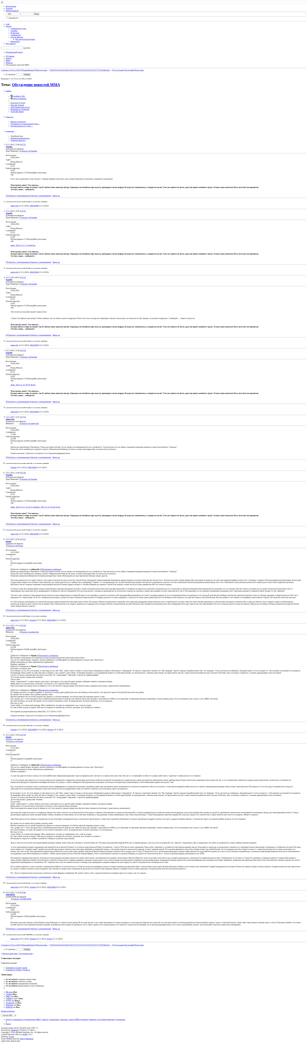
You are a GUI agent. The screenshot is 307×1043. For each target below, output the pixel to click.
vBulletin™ (15, 1030)
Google (24, 968)
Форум (8, 26)
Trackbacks (10, 1003)
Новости (9, 63)
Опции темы (9, 117)
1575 (89, 70)
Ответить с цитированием (40, 196)
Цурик (50, 730)
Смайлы (9, 994)
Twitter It (26, 970)
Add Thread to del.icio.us (20, 107)
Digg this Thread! (17, 105)
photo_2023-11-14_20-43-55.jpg (47, 507)
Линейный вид (17, 136)
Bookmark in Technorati (20, 109)
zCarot (11, 1037)
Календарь (15, 33)
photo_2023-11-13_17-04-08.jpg (23, 245)
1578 (100, 70)
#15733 (23, 277)
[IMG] (8, 996)
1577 (96, 70)
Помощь (9, 8)
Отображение (10, 131)
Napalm (14, 467)
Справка (14, 31)
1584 (104, 70)
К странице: (11, 74)
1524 (62, 70)
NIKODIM (34, 206)
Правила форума (8, 1011)
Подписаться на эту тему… (22, 126)
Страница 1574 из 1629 (10, 70)
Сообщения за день (18, 29)
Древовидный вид (18, 140)
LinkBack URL (19, 96)
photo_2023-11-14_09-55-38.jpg (23, 385)
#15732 (23, 211)
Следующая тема (25, 954)
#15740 (23, 892)
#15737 (23, 539)
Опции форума (17, 37)
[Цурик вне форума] (14, 546)
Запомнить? (13, 18)
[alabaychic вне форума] (29, 423)
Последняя (128, 70)
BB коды (9, 992)
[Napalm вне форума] (28, 151)
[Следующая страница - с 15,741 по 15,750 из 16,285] (118, 70)
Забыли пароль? (12, 11)
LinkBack (8, 91)
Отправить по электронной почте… (25, 124)
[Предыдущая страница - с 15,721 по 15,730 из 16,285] (41, 70)
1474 (58, 70)
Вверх (56, 196)
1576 (92, 70)
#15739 (23, 735)
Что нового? (11, 44)
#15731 (23, 145)
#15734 (23, 350)
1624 (108, 70)
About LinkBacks (19, 99)
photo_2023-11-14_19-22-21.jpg (23, 507)
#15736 (23, 473)
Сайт (8, 24)
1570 (69, 70)
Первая (31, 70)
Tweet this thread (17, 112)
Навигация (15, 41)
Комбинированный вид (20, 138)
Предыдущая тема (9, 954)
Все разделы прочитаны (25, 39)
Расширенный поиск (14, 52)
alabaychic (15, 206)
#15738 (23, 625)
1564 (66, 70)
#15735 (23, 417)
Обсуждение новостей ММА (36, 84)
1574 (85, 70)
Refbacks (9, 1007)
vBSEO (25, 1034)
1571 (73, 70)
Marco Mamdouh (26, 1039)
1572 (77, 70)
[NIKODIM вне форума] (21, 899)
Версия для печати (18, 122)
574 (50, 70)
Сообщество (16, 35)
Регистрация (11, 6)
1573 (81, 70)
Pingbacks (10, 1005)
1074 (54, 70)
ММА (8, 61)
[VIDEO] (9, 998)
